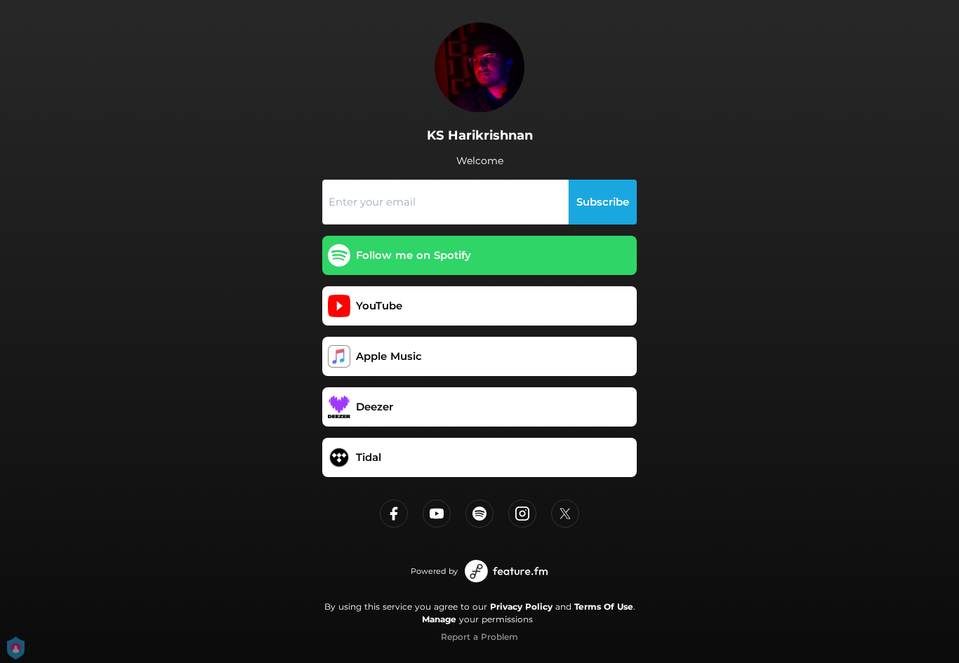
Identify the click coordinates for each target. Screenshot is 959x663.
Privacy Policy (521, 606)
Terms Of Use (603, 606)
